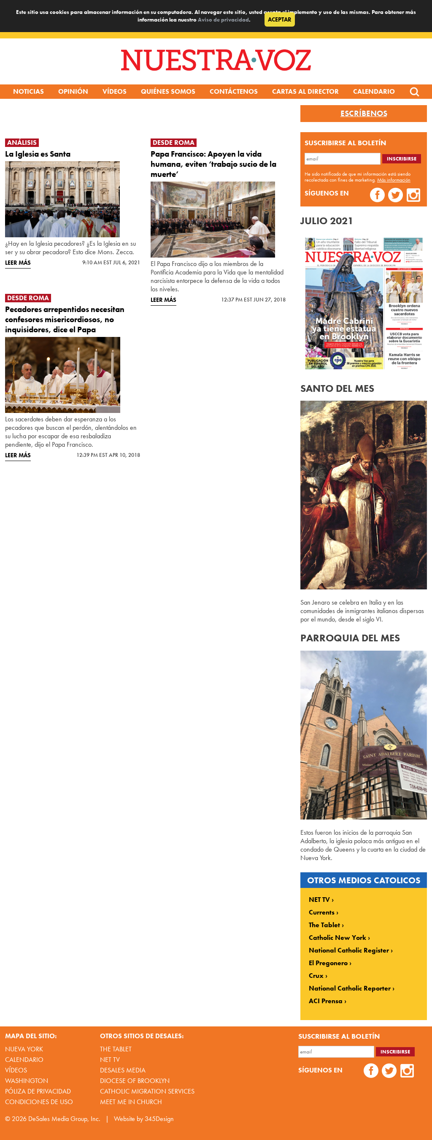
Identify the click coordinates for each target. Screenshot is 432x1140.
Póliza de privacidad (38, 1091)
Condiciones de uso (39, 1101)
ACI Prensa (326, 1001)
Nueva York (24, 1049)
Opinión (73, 91)
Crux (316, 976)
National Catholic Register (349, 950)
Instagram (414, 196)
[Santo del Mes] (363, 587)
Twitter (395, 196)
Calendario (374, 91)
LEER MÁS (18, 262)
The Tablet (324, 925)
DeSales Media (123, 1070)
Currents (322, 912)
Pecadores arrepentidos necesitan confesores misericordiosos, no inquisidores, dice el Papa (64, 319)
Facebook (377, 196)
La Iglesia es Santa (37, 154)
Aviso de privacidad (223, 19)
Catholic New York (337, 938)
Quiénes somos (168, 91)
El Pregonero (328, 963)
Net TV (110, 1059)
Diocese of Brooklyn (135, 1080)
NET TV (319, 900)
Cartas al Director (305, 91)
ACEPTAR (280, 19)
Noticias (28, 91)
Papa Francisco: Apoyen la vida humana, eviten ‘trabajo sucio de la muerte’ (213, 164)
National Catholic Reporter (350, 988)
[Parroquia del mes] (363, 817)
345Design (159, 1118)
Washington (26, 1080)
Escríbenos (363, 114)
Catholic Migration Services (147, 1091)
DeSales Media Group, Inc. (64, 1118)
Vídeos (115, 91)
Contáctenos (234, 91)
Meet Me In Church (131, 1101)
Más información (393, 179)
